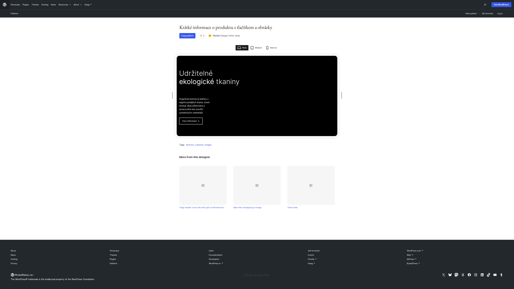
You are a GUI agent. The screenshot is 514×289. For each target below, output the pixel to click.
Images (208, 144)
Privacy (14, 263)
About (13, 251)
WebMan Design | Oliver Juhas (226, 36)
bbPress (412, 259)
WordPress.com (415, 251)
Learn (211, 251)
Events (311, 255)
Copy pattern (187, 36)
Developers (214, 259)
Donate (312, 259)
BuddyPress (413, 263)
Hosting (14, 259)
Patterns (14, 13)
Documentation (215, 255)
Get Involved (313, 251)
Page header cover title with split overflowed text (202, 207)
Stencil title (292, 207)
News (13, 255)
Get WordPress (501, 4)
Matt (410, 255)
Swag (311, 263)
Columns (199, 144)
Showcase (114, 251)
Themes (113, 255)
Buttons (190, 144)
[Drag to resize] (173, 95)
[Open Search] (485, 4)
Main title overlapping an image (247, 207)
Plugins (113, 259)
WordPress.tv (216, 263)
